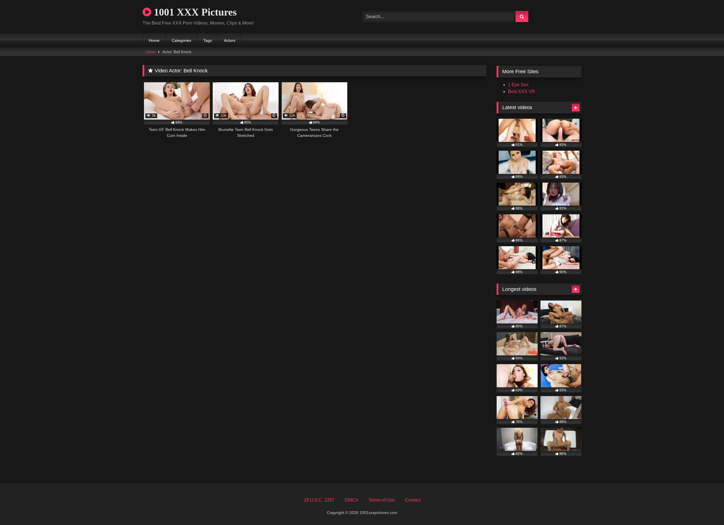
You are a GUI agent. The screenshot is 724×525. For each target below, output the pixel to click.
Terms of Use (382, 500)
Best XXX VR (521, 91)
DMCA (351, 500)
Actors (229, 40)
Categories (181, 40)
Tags (207, 40)
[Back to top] (706, 508)
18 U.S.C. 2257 (319, 500)
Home (154, 40)
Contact (413, 500)
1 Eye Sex (518, 84)
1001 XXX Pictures (194, 12)
